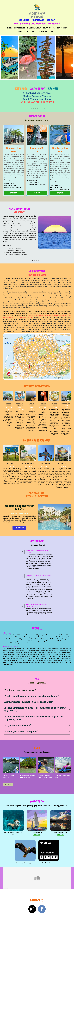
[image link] (13, 820)
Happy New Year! (8, 776)
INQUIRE (60, 193)
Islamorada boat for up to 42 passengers (27, 776)
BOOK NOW (13, 193)
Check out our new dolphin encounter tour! (45, 776)
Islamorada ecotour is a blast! (62, 776)
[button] (37, 690)
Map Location (19, 527)
